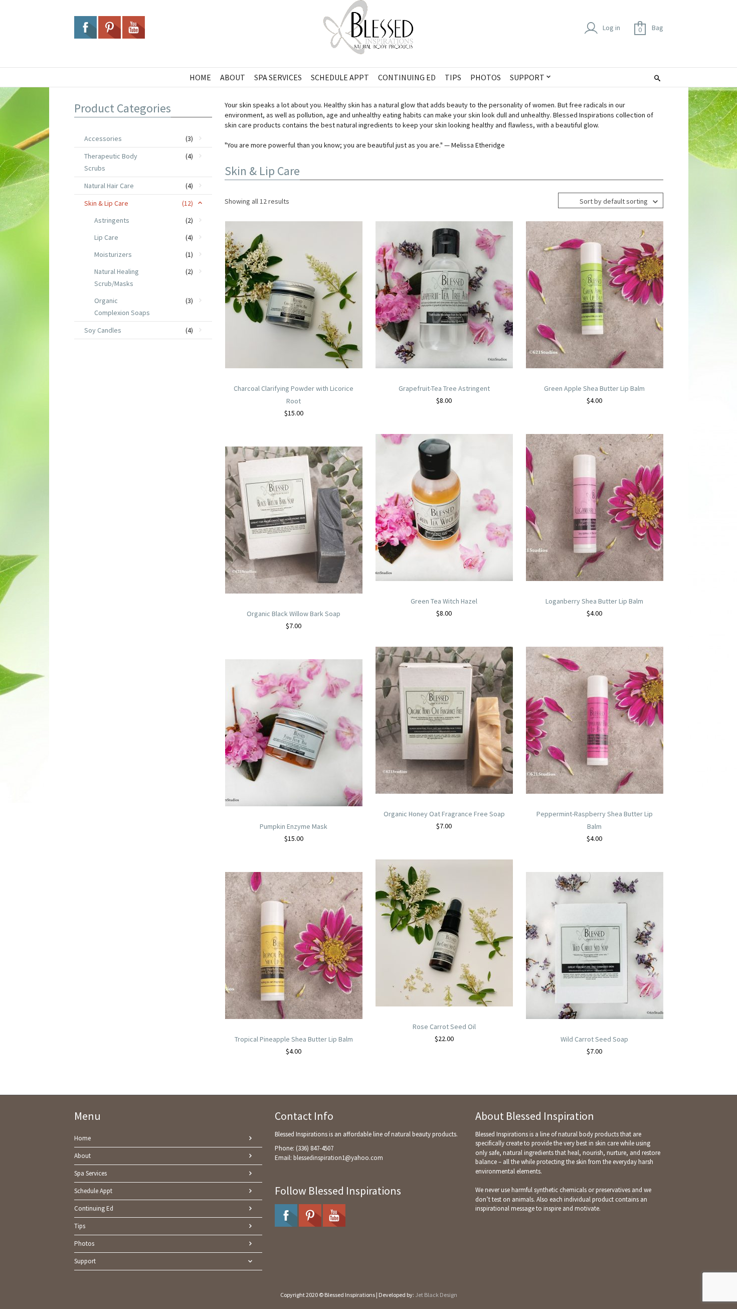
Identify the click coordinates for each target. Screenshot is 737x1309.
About (82, 1155)
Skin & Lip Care (106, 203)
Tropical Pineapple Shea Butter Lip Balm (294, 1039)
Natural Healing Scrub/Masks (116, 277)
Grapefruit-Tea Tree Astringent (444, 388)
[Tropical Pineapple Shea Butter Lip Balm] (293, 944)
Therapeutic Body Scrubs (110, 162)
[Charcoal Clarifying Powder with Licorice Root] (293, 294)
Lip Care (106, 237)
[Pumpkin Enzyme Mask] (293, 732)
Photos (84, 1243)
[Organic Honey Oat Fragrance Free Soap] (444, 719)
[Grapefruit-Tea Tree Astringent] (444, 294)
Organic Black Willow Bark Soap (293, 613)
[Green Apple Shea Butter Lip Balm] (594, 294)
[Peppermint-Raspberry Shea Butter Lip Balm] (594, 719)
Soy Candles (102, 330)
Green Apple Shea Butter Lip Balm (594, 388)
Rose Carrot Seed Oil (444, 1026)
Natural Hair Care (109, 185)
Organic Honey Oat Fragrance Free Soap (444, 813)
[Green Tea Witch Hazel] (444, 506)
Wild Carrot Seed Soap (594, 1039)
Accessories (103, 138)
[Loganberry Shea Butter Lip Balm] (594, 506)
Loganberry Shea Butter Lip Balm (594, 601)
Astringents (111, 220)
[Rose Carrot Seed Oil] (444, 932)
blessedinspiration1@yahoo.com (338, 1157)
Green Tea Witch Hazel (444, 601)
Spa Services (90, 1173)
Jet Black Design (436, 1294)
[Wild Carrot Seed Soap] (594, 944)
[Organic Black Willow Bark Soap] (293, 519)
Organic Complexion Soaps (122, 306)
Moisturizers (113, 254)
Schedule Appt (93, 1191)
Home (82, 1138)
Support (85, 1261)
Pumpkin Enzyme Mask (293, 826)
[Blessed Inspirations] (368, 27)
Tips (79, 1226)
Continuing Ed (93, 1208)
